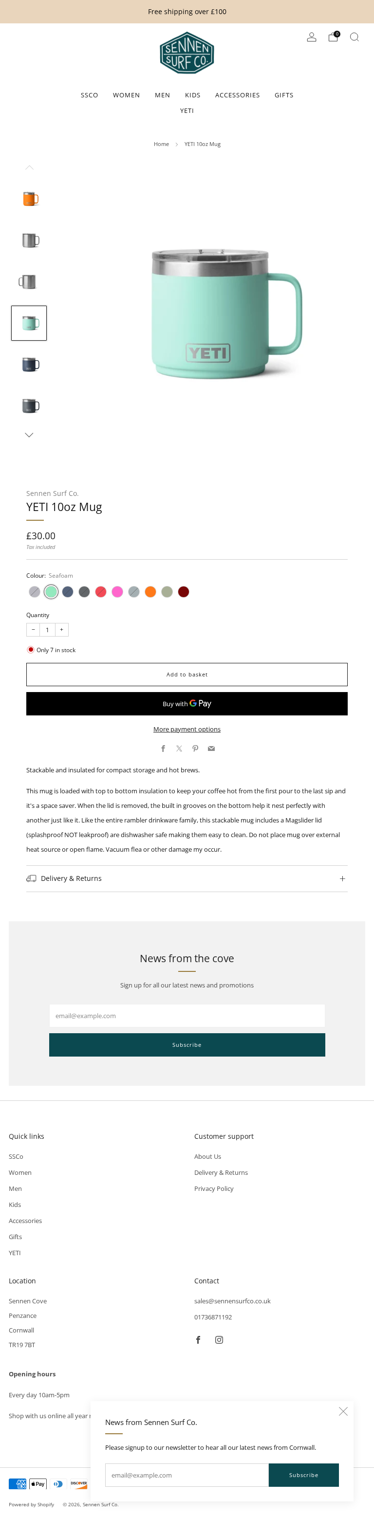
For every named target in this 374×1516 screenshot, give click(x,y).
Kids (193, 95)
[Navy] (67, 591)
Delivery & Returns (221, 1172)
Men (162, 95)
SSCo (89, 95)
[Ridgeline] (134, 591)
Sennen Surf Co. (52, 493)
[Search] (354, 37)
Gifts (284, 95)
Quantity (37, 615)
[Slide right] (29, 435)
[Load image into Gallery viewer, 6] (28, 405)
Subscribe (303, 1475)
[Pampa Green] (167, 591)
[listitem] (187, 11)
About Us (207, 1156)
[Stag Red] (183, 591)
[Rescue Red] (100, 591)
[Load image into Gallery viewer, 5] (28, 364)
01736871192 (213, 1317)
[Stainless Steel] (34, 591)
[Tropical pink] (117, 591)
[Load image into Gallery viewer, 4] (28, 323)
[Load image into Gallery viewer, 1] (28, 199)
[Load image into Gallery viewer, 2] (28, 240)
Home (161, 143)
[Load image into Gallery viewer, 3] (28, 281)
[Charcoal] (84, 591)
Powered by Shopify (31, 1504)
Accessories (237, 95)
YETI (187, 110)
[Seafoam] (51, 591)
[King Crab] (150, 591)
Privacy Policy (214, 1188)
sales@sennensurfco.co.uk (232, 1301)
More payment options (187, 729)
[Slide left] (29, 170)
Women (126, 95)
